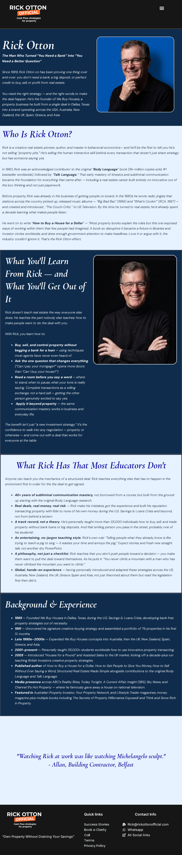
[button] (161, 8)
